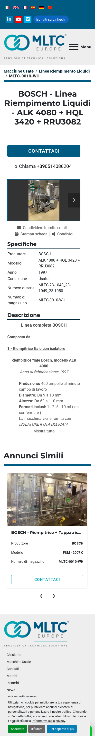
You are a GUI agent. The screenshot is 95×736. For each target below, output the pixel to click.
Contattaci (44, 151)
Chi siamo (14, 655)
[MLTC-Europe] (37, 634)
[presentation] (41, 595)
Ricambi (13, 683)
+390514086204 (54, 166)
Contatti (13, 669)
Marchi (12, 676)
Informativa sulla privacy (48, 721)
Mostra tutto (44, 431)
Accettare (17, 729)
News (11, 690)
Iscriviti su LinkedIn (51, 19)
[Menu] (73, 47)
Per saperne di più (61, 729)
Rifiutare (36, 729)
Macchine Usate (19, 662)
